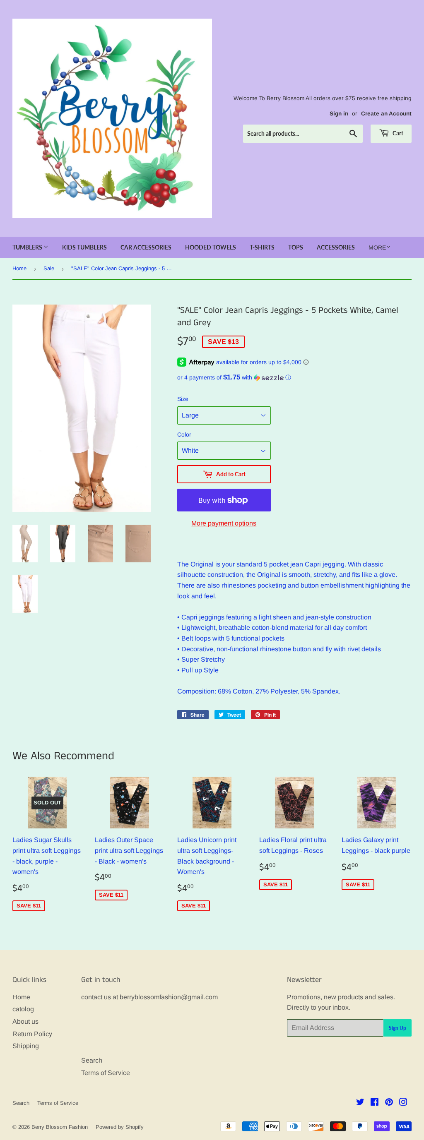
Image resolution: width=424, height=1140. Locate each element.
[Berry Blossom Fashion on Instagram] (403, 1102)
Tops (295, 247)
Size (182, 399)
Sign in (339, 113)
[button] (294, 378)
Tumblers (27, 247)
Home (19, 268)
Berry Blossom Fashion (59, 1127)
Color (184, 434)
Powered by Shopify (120, 1127)
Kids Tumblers (84, 247)
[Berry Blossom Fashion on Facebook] (374, 1102)
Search (91, 1060)
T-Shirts (262, 247)
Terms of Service (105, 1072)
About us (25, 1021)
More (377, 247)
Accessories (336, 247)
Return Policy (32, 1033)
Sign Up (397, 1028)
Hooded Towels (210, 247)
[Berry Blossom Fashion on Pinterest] (389, 1102)
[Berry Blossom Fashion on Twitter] (360, 1102)
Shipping (25, 1045)
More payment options (223, 523)
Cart (397, 133)
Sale (48, 268)
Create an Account (386, 113)
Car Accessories (145, 247)
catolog (23, 1009)
